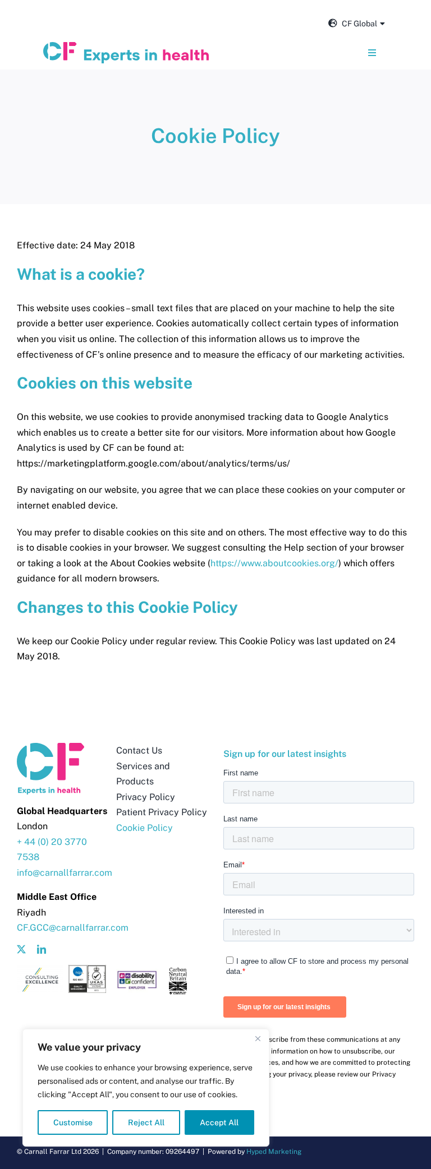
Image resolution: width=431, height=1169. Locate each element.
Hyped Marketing (273, 1152)
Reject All (146, 1122)
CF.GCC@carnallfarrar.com (73, 927)
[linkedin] (41, 949)
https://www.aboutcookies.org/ (274, 563)
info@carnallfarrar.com (64, 872)
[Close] (257, 1038)
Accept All (219, 1122)
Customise (73, 1122)
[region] (145, 1088)
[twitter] (21, 949)
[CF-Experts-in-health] (126, 46)
